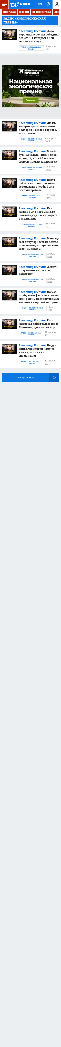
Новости (24, 12)
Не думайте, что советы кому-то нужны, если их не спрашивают (37, 350)
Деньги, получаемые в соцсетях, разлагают (38, 270)
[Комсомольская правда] (20, 4)
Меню (4, 4)
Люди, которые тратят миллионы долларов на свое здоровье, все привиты (38, 128)
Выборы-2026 (9, 12)
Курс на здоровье (41, 12)
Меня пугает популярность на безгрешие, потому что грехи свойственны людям (39, 243)
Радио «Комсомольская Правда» (31, 48)
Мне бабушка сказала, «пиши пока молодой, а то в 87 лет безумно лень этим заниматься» (38, 156)
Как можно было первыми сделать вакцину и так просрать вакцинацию (38, 213)
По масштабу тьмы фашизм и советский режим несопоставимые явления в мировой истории (39, 297)
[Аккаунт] (57, 4)
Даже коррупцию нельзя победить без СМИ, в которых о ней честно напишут (39, 36)
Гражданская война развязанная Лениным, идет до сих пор (38, 324)
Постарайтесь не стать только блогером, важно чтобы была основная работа (38, 185)
